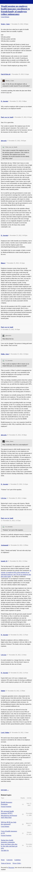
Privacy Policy (17, 863)
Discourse (11, 867)
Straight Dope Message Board (9, 2)
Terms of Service (6, 863)
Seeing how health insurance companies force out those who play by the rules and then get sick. (9, 844)
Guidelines (17, 860)
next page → (5, 790)
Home (3, 860)
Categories (9, 860)
